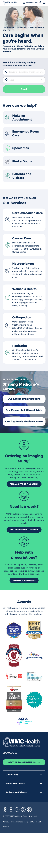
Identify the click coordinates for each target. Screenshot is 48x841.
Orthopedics (21, 317)
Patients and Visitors (21, 176)
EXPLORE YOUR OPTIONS (24, 580)
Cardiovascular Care (27, 213)
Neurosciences (23, 264)
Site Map (6, 826)
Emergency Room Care (25, 133)
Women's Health (24, 289)
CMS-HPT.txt (35, 822)
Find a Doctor (22, 161)
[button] (44, 3)
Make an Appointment (22, 117)
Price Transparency (19, 822)
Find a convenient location (24, 484)
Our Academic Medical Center (24, 421)
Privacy (6, 822)
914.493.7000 (10, 752)
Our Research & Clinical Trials (24, 410)
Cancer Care (21, 238)
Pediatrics (19, 346)
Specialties (20, 148)
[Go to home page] (21, 742)
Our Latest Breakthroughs (24, 398)
